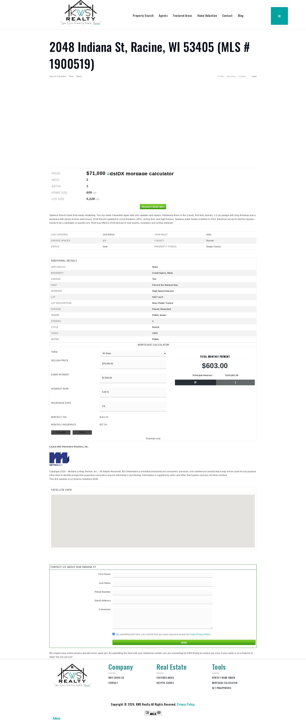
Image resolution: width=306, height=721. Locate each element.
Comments (105, 609)
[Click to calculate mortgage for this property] (140, 173)
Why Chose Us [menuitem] (116, 677)
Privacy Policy (185, 704)
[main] (153, 344)
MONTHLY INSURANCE (63, 424)
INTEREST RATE (60, 389)
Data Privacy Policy (200, 634)
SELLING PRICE (59, 360)
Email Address (103, 600)
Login (254, 76)
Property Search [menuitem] (143, 15)
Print (71, 76)
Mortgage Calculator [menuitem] (224, 683)
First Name (105, 574)
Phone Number (103, 592)
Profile (221, 76)
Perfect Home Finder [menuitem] (223, 677)
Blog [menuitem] (241, 15)
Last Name (105, 583)
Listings (242, 76)
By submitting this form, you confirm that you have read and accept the (163, 634)
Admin (57, 718)
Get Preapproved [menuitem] (221, 688)
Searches (231, 76)
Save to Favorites (57, 76)
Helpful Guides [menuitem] (165, 683)
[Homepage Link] (80, 12)
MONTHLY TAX (59, 417)
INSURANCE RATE (61, 403)
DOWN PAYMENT (60, 374)
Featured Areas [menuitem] (182, 15)
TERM (54, 352)
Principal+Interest (202, 375)
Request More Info (153, 207)
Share (79, 76)
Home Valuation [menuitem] (207, 15)
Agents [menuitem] (163, 15)
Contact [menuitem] (227, 15)
